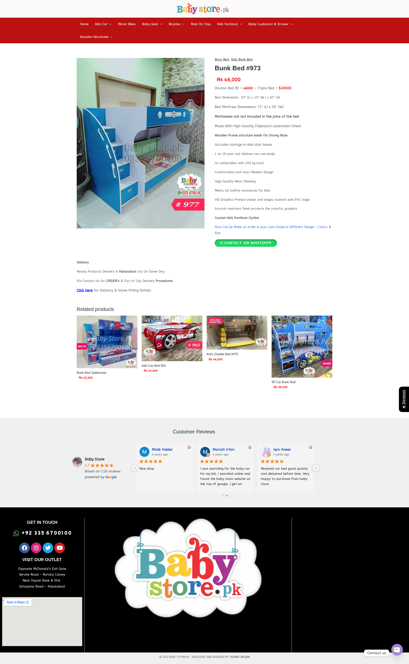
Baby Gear (150, 24)
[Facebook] (24, 548)
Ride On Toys (201, 24)
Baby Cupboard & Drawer (268, 24)
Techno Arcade (240, 656)
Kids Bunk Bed (242, 59)
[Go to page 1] (227, 496)
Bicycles (174, 24)
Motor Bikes (127, 24)
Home (84, 24)
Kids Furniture (227, 24)
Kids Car (101, 24)
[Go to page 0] (223, 496)
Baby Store (94, 459)
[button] (246, 243)
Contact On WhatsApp (248, 243)
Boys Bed (222, 59)
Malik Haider (162, 449)
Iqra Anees (282, 449)
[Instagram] (36, 548)
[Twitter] (48, 548)
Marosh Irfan (223, 449)
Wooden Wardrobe (94, 37)
